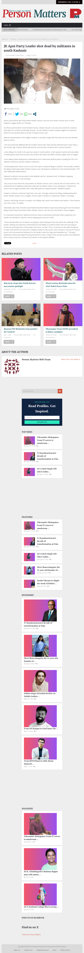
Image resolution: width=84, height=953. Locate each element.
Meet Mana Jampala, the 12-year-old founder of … (48, 568)
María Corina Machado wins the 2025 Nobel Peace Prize (61, 284)
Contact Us (28, 950)
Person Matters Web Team (14, 55)
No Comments (8, 292)
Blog (54, 950)
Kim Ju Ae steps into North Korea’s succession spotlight (20, 284)
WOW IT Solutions (60, 947)
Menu (6, 25)
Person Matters (34, 947)
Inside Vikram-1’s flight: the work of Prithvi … (48, 582)
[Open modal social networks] (35, 114)
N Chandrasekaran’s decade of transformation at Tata (36, 30)
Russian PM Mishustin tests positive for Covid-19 (21, 330)
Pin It (34, 243)
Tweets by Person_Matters (31, 934)
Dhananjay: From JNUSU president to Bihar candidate (62, 330)
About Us (17, 950)
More (7, 296)
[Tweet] (19, 114)
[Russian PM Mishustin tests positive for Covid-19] (21, 315)
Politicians (13, 39)
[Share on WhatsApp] (28, 114)
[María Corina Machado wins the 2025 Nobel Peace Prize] (63, 269)
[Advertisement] (42, 497)
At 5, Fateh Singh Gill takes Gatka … (47, 470)
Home (6, 39)
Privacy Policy (65, 950)
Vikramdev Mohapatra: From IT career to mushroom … (48, 440)
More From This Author (70, 359)
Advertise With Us (43, 950)
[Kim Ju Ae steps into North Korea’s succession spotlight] (21, 269)
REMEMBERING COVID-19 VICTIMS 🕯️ (69, 2)
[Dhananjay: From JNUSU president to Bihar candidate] (63, 315)
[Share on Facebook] (8, 114)
